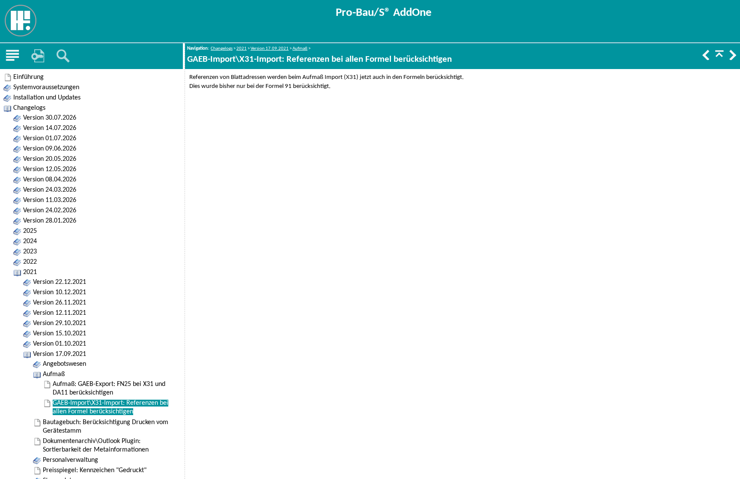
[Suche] (63, 56)
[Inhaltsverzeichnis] (12, 56)
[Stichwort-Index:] (38, 56)
